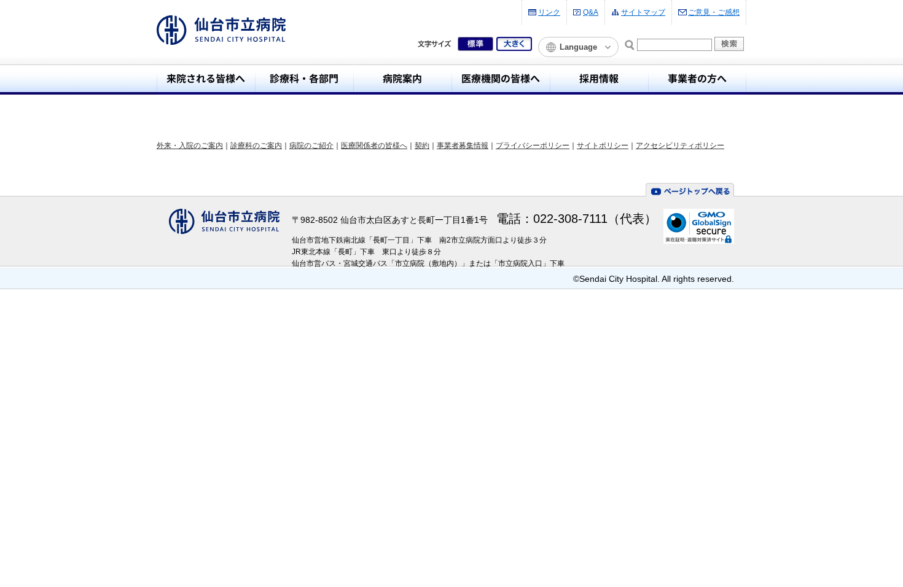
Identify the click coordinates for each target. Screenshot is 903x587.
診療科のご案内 (256, 145)
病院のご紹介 (311, 145)
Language (578, 47)
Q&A (590, 12)
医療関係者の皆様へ (374, 145)
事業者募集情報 (462, 145)
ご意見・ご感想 (714, 12)
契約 (422, 145)
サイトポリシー (602, 145)
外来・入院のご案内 (190, 145)
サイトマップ (643, 12)
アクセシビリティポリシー (680, 145)
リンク (549, 12)
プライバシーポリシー (532, 145)
